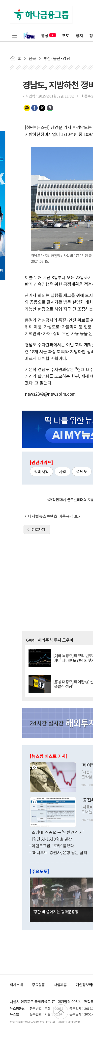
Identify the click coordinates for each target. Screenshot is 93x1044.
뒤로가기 (38, 529)
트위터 (42, 108)
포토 (65, 35)
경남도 (81, 471)
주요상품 (38, 984)
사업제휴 (60, 984)
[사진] (53, 777)
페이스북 (34, 108)
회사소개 (16, 984)
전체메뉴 (15, 35)
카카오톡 (27, 108)
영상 (45, 35)
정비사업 (41, 471)
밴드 (50, 108)
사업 (62, 471)
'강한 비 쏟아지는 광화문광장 (55, 911)
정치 (79, 35)
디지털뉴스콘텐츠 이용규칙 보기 (55, 516)
